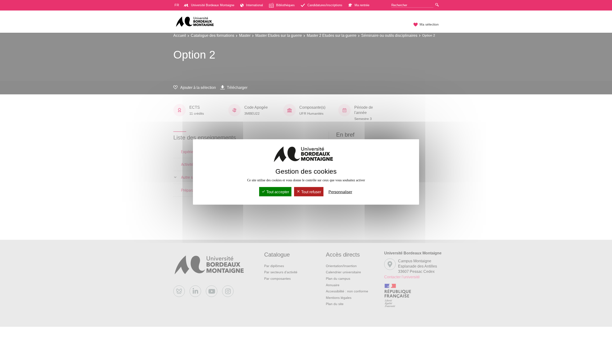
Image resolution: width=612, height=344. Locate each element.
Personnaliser (340, 192)
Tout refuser (310, 192)
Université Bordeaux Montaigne (212, 5)
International (254, 5)
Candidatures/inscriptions (324, 5)
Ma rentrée (362, 5)
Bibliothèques (285, 5)
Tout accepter (277, 192)
